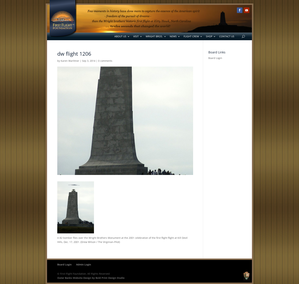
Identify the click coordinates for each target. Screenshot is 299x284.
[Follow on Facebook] (239, 10)
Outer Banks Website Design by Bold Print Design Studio (91, 277)
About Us (120, 36)
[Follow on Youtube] (246, 10)
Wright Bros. (154, 36)
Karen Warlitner (70, 60)
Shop (209, 36)
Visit (136, 36)
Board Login (215, 58)
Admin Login (83, 264)
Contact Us (226, 36)
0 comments (105, 60)
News (173, 36)
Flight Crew (191, 36)
